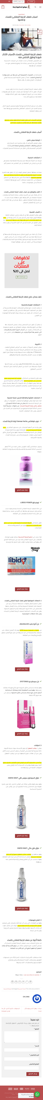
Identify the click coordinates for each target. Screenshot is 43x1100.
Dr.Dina (28, 25)
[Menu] (40, 7)
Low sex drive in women (31, 975)
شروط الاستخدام (9, 1093)
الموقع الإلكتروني (34, 1064)
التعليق (36, 1029)
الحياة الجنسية (21, 14)
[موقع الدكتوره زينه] (21, 7)
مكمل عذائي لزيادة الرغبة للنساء (31, 406)
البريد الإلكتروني (34, 1055)
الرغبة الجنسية (7, 989)
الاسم (37, 1046)
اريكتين (13, 1094)
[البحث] (35, 7)
